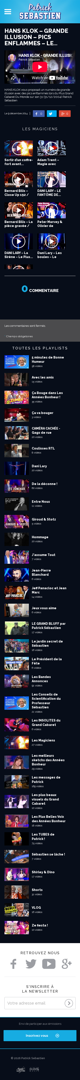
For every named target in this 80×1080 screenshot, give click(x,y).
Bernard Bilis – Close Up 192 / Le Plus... (16, 195)
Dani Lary (39, 466)
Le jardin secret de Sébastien (47, 644)
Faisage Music (34, 1069)
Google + (67, 964)
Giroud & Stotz (44, 519)
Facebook (13, 964)
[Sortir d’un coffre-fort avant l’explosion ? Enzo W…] (18, 148)
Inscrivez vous (37, 1035)
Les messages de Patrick (46, 780)
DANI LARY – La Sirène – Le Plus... (18, 255)
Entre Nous (41, 501)
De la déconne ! (45, 484)
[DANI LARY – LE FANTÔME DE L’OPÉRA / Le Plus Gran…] (51, 179)
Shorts (37, 890)
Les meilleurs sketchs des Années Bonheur (48, 760)
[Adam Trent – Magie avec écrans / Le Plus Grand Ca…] (51, 148)
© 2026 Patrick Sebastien (28, 1058)
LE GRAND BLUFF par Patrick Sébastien (49, 626)
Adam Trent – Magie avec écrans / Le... (48, 164)
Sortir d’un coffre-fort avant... (18, 162)
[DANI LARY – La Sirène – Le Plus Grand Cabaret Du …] (18, 241)
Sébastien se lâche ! (48, 854)
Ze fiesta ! (40, 925)
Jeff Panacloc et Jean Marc (49, 590)
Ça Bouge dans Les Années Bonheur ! (47, 395)
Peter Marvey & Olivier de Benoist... (49, 226)
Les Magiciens (43, 740)
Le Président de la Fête (47, 661)
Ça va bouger (42, 413)
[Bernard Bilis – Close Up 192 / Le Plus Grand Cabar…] (18, 179)
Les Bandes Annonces (41, 679)
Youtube (49, 964)
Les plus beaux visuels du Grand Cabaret (45, 799)
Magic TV (20, 1069)
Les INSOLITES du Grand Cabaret (46, 723)
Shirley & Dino (43, 872)
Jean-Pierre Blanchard (41, 573)
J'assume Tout (43, 555)
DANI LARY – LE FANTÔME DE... (49, 193)
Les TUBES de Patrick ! (43, 837)
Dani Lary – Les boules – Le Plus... (49, 257)
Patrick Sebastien (40, 11)
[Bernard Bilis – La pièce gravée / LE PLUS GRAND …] (18, 210)
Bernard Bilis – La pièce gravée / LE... (18, 226)
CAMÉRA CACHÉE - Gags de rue (46, 431)
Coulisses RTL (43, 448)
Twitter (31, 964)
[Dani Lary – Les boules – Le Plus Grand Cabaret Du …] (51, 241)
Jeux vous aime (44, 608)
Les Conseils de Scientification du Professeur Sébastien (46, 701)
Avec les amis (43, 377)
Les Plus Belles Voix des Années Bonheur (49, 819)
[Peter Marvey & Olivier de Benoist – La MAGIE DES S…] (51, 210)
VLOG (36, 907)
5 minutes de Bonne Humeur (48, 360)
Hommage (40, 537)
